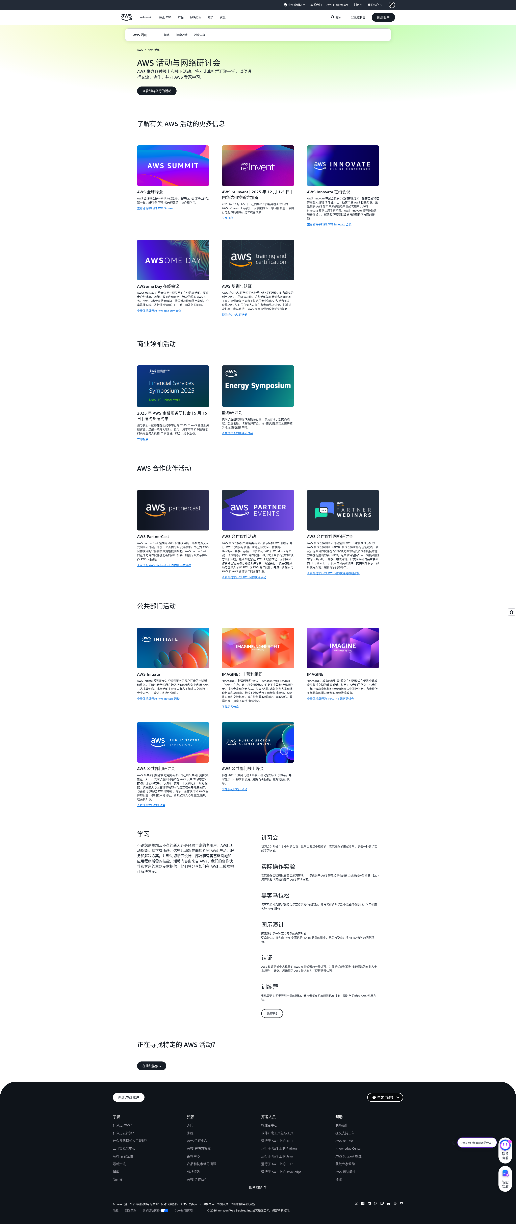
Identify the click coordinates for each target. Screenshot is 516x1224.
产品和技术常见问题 (201, 1164)
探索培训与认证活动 (234, 314)
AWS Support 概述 (348, 1156)
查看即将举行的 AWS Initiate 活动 (158, 698)
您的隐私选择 (151, 1210)
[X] (356, 1204)
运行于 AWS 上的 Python (279, 1148)
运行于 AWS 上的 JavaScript (281, 1172)
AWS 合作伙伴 (197, 1179)
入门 (190, 1125)
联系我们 (341, 1125)
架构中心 (193, 1156)
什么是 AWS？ (123, 1125)
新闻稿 (118, 1179)
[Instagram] (375, 1204)
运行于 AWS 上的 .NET (277, 1141)
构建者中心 (269, 1125)
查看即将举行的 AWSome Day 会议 (159, 310)
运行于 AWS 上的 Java (277, 1156)
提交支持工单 (345, 1133)
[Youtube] (388, 1204)
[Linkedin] (369, 1204)
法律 (338, 1179)
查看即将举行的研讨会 (151, 805)
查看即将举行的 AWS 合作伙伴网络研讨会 (333, 573)
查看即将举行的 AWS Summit (156, 208)
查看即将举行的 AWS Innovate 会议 (329, 224)
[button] (165, 17)
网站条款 (130, 1210)
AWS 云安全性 (123, 1156)
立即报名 (227, 218)
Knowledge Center (348, 1148)
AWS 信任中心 (197, 1141)
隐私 (116, 1210)
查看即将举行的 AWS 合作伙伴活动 (244, 577)
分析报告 (193, 1172)
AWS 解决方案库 (199, 1148)
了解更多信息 (230, 706)
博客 (116, 1172)
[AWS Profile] (392, 5)
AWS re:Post (344, 1141)
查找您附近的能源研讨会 (237, 433)
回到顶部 (255, 1187)
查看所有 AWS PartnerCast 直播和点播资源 (164, 565)
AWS (140, 49)
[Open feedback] (511, 612)
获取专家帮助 (345, 1164)
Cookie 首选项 (184, 1210)
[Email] (401, 1204)
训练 (190, 1133)
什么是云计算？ (124, 1133)
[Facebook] (362, 1204)
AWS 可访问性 (345, 1172)
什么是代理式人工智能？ (130, 1141)
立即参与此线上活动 (234, 789)
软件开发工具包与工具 (277, 1133)
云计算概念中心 (124, 1148)
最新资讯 (119, 1164)
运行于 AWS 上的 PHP (277, 1164)
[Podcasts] (395, 1204)
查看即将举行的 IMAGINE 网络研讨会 (330, 698)
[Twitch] (382, 1204)
